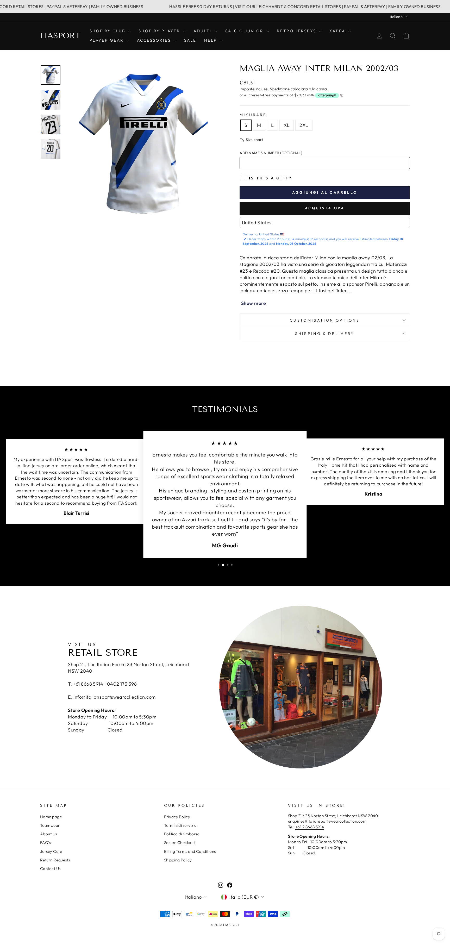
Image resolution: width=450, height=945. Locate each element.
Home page (51, 816)
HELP (211, 40)
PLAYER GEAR (107, 40)
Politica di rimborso (182, 833)
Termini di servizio (180, 825)
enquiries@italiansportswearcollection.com (327, 821)
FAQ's (45, 842)
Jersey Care (51, 851)
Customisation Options (325, 320)
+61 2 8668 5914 (309, 826)
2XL (303, 125)
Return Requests (55, 860)
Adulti (203, 30)
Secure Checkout (179, 842)
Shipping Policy (178, 860)
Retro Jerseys (297, 30)
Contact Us (50, 868)
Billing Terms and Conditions (190, 851)
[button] (251, 139)
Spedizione (280, 88)
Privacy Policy (177, 816)
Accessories (154, 40)
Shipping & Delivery (324, 333)
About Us (48, 833)
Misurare (253, 114)
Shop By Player (160, 30)
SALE (190, 40)
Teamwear (50, 825)
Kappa (338, 30)
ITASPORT (60, 35)
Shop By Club (108, 30)
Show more (253, 303)
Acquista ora (325, 208)
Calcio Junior (245, 30)
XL (287, 125)
